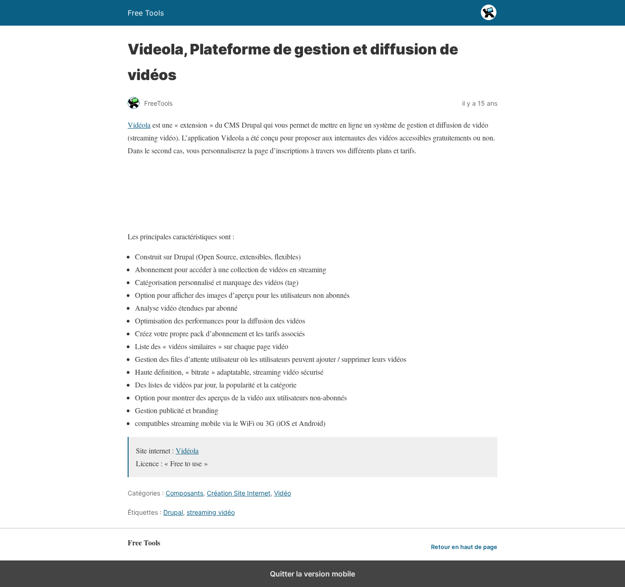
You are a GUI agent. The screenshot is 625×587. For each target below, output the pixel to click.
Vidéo (282, 493)
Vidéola (139, 124)
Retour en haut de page (464, 547)
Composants (184, 493)
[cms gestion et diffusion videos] (272, 216)
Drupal (173, 512)
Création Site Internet (238, 493)
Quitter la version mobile (312, 573)
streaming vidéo (211, 512)
